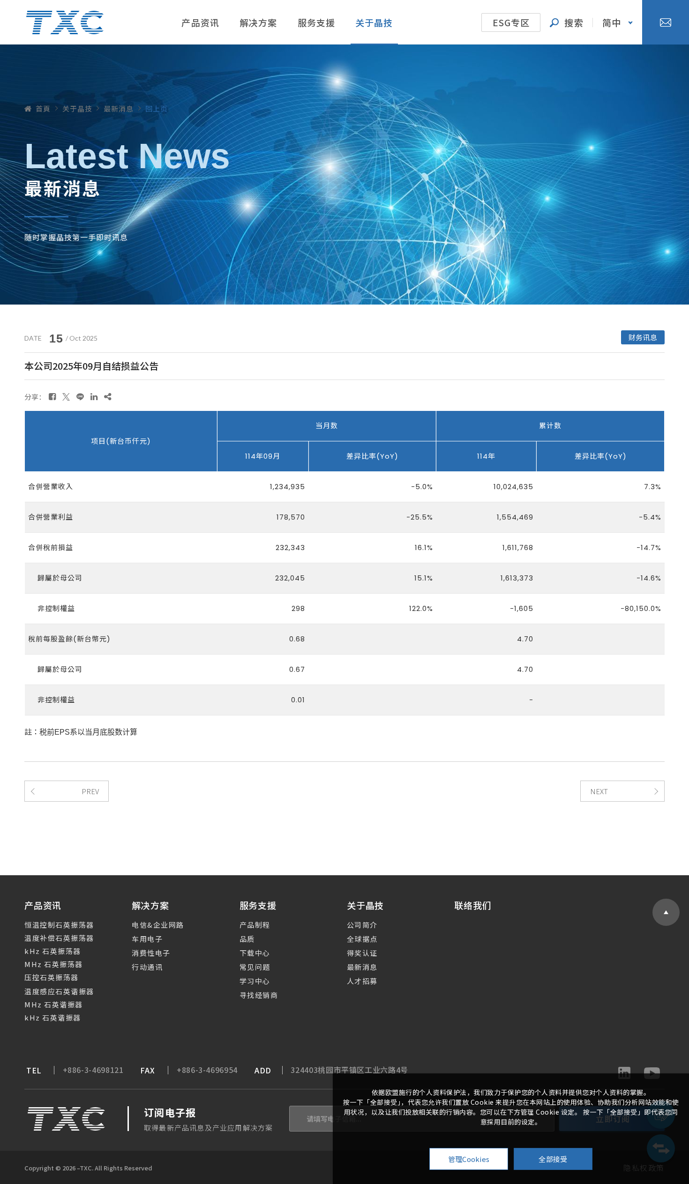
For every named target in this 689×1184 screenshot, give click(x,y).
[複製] (107, 396)
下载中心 (255, 953)
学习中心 (255, 981)
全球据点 (362, 939)
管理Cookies (469, 1159)
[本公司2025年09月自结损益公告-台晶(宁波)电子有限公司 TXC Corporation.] (52, 396)
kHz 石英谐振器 (52, 1017)
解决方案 (258, 22)
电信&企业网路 (158, 925)
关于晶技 (374, 22)
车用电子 (147, 939)
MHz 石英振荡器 (53, 964)
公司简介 (362, 925)
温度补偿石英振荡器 (59, 938)
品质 (247, 939)
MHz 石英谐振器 (53, 1004)
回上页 (156, 108)
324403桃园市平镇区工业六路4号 (349, 1070)
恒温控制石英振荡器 (59, 925)
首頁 (43, 108)
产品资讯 (200, 22)
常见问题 (255, 967)
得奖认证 (362, 953)
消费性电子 (151, 953)
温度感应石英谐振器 (59, 991)
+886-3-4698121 (93, 1070)
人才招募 (362, 981)
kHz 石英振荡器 (52, 951)
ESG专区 (511, 22)
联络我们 (472, 905)
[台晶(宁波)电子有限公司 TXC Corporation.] (65, 22)
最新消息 (362, 967)
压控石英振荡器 (51, 977)
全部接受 (553, 1159)
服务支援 (317, 22)
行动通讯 (147, 967)
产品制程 (255, 925)
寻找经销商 (259, 995)
